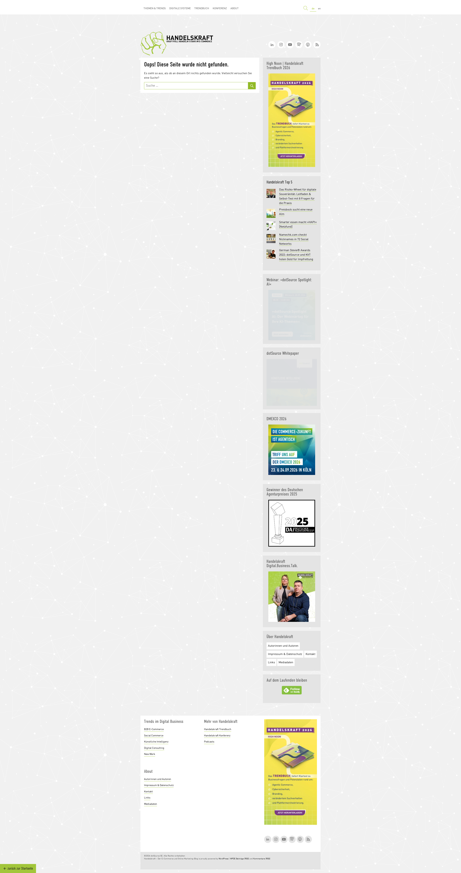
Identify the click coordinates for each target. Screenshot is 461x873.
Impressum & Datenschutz (285, 654)
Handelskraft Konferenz (217, 735)
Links (271, 662)
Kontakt (310, 654)
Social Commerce (153, 735)
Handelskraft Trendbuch (217, 729)
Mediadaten (286, 662)
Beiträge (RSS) (242, 859)
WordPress (223, 859)
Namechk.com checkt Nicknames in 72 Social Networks (293, 239)
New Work (149, 754)
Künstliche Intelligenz (156, 741)
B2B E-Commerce (154, 729)
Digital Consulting (154, 748)
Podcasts (209, 741)
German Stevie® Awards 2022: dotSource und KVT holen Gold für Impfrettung (296, 255)
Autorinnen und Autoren (283, 646)
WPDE (233, 859)
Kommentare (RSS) (261, 859)
